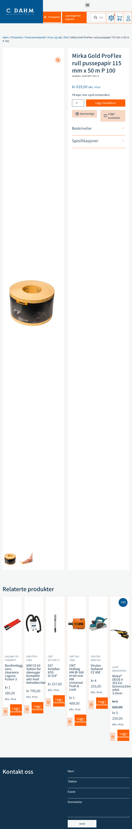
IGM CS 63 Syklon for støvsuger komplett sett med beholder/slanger (38, 674)
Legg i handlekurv (105, 103)
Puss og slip (55, 37)
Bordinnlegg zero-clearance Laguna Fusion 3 (14, 672)
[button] (87, 5)
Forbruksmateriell (35, 37)
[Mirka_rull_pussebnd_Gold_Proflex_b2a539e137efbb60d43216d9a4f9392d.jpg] (33, 304)
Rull (66, 37)
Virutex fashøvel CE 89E (97, 668)
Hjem (6, 37)
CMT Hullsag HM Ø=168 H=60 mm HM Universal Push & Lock (76, 677)
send (82, 823)
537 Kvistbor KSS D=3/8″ (54, 670)
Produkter (17, 37)
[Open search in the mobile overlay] (110, 17)
